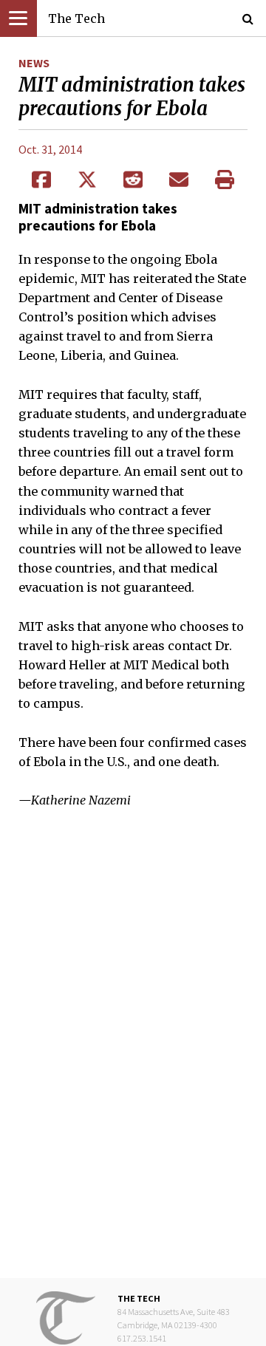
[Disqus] (133, 1054)
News (34, 62)
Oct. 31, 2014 (50, 149)
